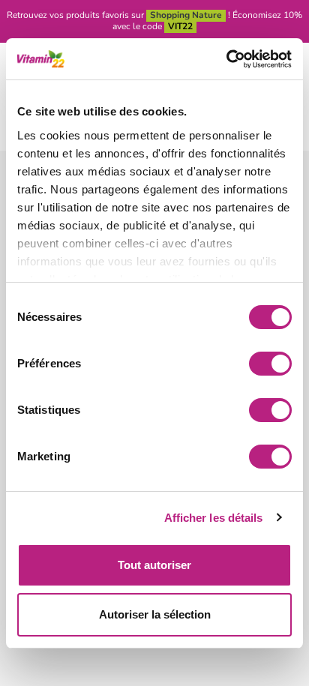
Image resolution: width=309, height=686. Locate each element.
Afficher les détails (213, 517)
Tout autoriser (154, 565)
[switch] (270, 364)
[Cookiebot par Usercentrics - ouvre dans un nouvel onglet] (226, 59)
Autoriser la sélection (155, 614)
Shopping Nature (186, 15)
